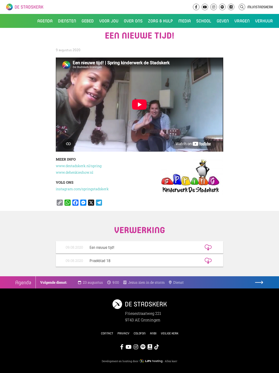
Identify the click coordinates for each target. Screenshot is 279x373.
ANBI (153, 333)
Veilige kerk (169, 333)
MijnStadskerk (260, 6)
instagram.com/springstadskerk (82, 188)
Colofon (140, 333)
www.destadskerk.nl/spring (79, 165)
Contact (107, 333)
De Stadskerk (42, 7)
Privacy (123, 333)
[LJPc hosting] (150, 361)
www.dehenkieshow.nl (74, 172)
